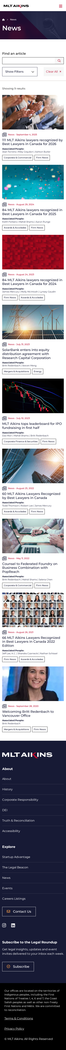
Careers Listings (13, 898)
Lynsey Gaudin (48, 291)
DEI (5, 810)
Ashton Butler (42, 151)
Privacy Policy (14, 1028)
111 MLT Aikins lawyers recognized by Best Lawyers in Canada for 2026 (32, 142)
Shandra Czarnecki (28, 653)
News (6, 878)
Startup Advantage (16, 857)
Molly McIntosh (29, 291)
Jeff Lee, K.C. (9, 653)
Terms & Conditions (18, 1018)
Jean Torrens (9, 151)
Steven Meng (29, 365)
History (7, 789)
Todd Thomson (10, 505)
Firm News (42, 157)
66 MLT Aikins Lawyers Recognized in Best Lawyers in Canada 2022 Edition (31, 642)
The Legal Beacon (15, 867)
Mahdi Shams (26, 221)
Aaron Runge (43, 221)
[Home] (3, 19)
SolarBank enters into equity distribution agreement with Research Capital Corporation (26, 354)
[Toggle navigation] (60, 6)
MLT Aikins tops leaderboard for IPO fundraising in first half (32, 426)
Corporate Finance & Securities (21, 441)
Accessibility (11, 831)
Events (7, 888)
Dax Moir (7, 435)
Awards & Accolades (15, 227)
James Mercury (10, 291)
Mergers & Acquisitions (16, 371)
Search (59, 60)
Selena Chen (45, 579)
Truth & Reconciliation (18, 820)
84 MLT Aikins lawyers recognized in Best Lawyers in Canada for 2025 (32, 212)
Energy (38, 371)
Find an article (14, 54)
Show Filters (14, 71)
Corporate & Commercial (17, 157)
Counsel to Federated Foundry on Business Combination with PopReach (29, 568)
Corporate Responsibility (20, 799)
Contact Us (22, 912)
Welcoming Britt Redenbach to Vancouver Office (28, 714)
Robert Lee (27, 505)
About (6, 779)
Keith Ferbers (9, 221)
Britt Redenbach (11, 365)
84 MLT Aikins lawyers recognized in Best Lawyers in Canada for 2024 (32, 282)
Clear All (52, 71)
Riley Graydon (25, 151)
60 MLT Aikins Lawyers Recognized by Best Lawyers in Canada (31, 496)
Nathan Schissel (48, 653)
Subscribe (21, 967)
